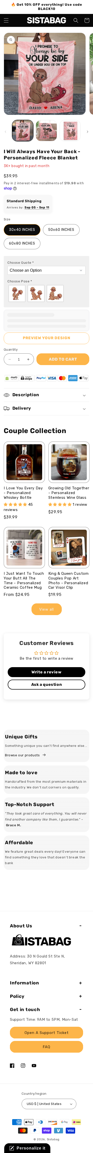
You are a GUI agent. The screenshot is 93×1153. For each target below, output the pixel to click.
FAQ (46, 1047)
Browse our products (22, 755)
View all (46, 609)
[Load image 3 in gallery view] (70, 130)
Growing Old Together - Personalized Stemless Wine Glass (68, 493)
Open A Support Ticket (47, 1032)
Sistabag (53, 1139)
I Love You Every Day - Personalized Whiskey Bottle (23, 493)
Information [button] (24, 983)
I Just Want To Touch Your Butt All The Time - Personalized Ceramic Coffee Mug (24, 580)
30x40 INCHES (22, 230)
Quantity (11, 349)
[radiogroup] (46, 293)
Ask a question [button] (46, 684)
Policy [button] (17, 996)
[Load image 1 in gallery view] (22, 130)
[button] (6, 20)
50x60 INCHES (61, 230)
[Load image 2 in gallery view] (46, 130)
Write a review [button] (46, 672)
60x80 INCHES (22, 243)
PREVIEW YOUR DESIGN (46, 338)
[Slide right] (87, 131)
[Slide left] (5, 131)
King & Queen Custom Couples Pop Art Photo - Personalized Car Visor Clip (68, 580)
